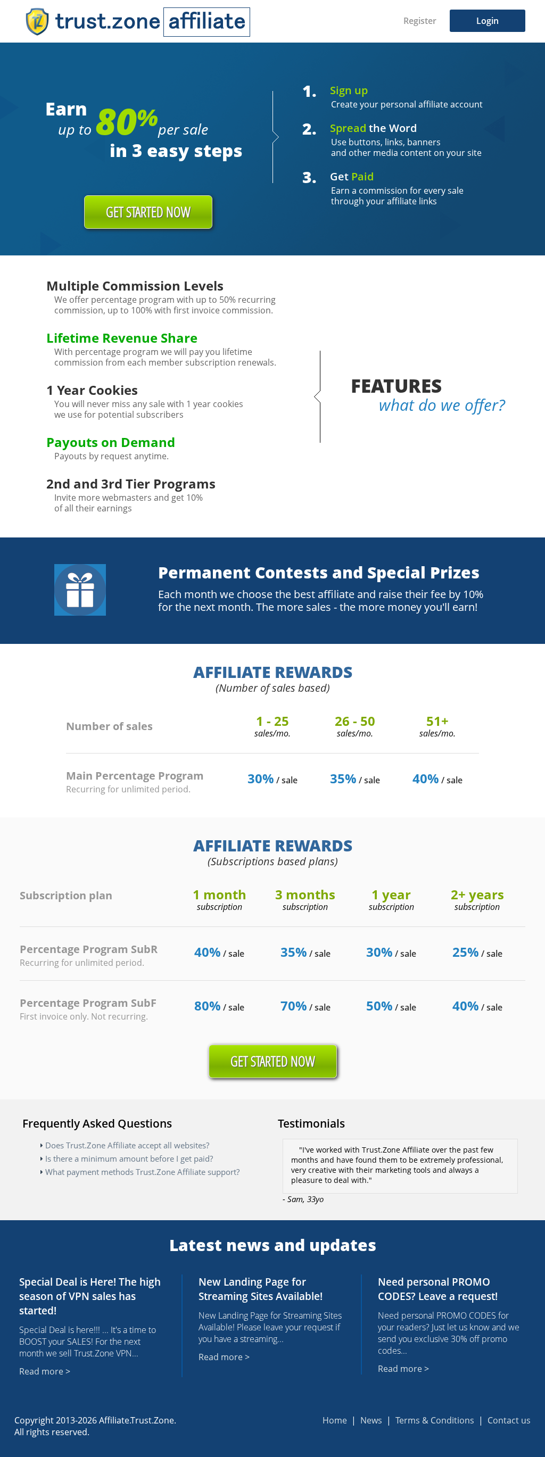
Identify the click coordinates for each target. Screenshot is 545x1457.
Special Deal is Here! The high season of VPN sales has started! (90, 1296)
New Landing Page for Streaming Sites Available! (261, 1288)
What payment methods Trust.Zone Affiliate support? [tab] (142, 1171)
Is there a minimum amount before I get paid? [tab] (129, 1158)
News (371, 1420)
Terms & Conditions (434, 1420)
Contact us (509, 1420)
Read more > (44, 1371)
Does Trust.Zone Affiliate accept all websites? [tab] (127, 1145)
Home (335, 1420)
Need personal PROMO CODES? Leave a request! (438, 1288)
